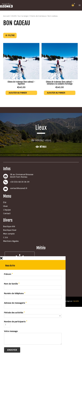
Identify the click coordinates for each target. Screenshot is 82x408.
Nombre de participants (15, 321)
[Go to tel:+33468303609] (41, 182)
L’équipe (7, 210)
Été (4, 202)
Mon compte (9, 233)
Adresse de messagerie (15, 303)
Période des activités (14, 312)
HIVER (13, 16)
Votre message (11, 331)
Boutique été (9, 226)
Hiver (5, 206)
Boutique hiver (9, 230)
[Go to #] (41, 189)
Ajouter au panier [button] (18, 93)
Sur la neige (23, 16)
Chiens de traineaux (38, 16)
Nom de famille (12, 284)
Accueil (6, 16)
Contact (6, 213)
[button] (41, 147)
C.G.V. (5, 237)
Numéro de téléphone (14, 293)
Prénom (8, 274)
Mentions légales (11, 241)
